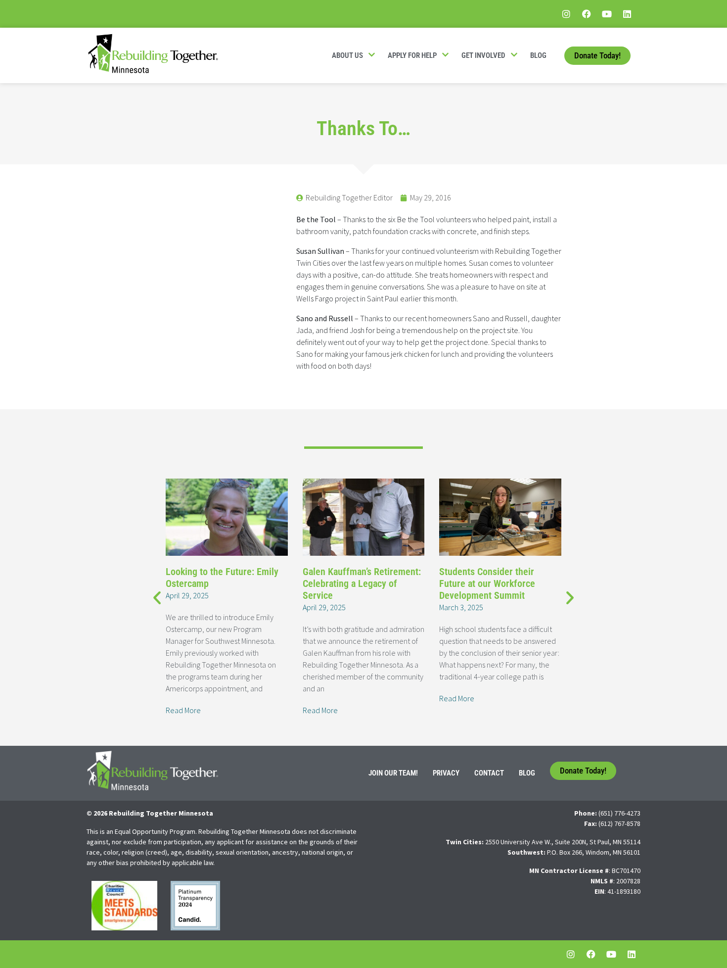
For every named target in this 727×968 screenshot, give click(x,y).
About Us (347, 55)
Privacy (446, 773)
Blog (538, 55)
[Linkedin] (627, 14)
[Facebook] (586, 14)
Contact (489, 773)
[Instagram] (566, 14)
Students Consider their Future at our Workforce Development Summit (487, 583)
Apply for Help (412, 55)
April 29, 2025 (187, 595)
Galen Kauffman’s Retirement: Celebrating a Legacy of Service (362, 583)
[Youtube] (607, 14)
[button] (157, 597)
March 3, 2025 (461, 607)
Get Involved (483, 55)
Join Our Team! (393, 773)
